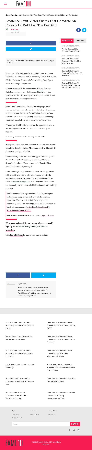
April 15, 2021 (48, 215)
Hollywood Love (17, 417)
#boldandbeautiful (42, 206)
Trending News (16, 15)
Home (8, 15)
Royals (14, 411)
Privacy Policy (52, 411)
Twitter (40, 88)
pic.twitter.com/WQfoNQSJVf (19, 210)
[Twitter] (84, 30)
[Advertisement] (31, 254)
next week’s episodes (21, 181)
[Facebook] (78, 30)
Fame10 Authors (34, 414)
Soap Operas (15, 414)
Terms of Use (51, 414)
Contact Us (33, 411)
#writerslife (30, 206)
